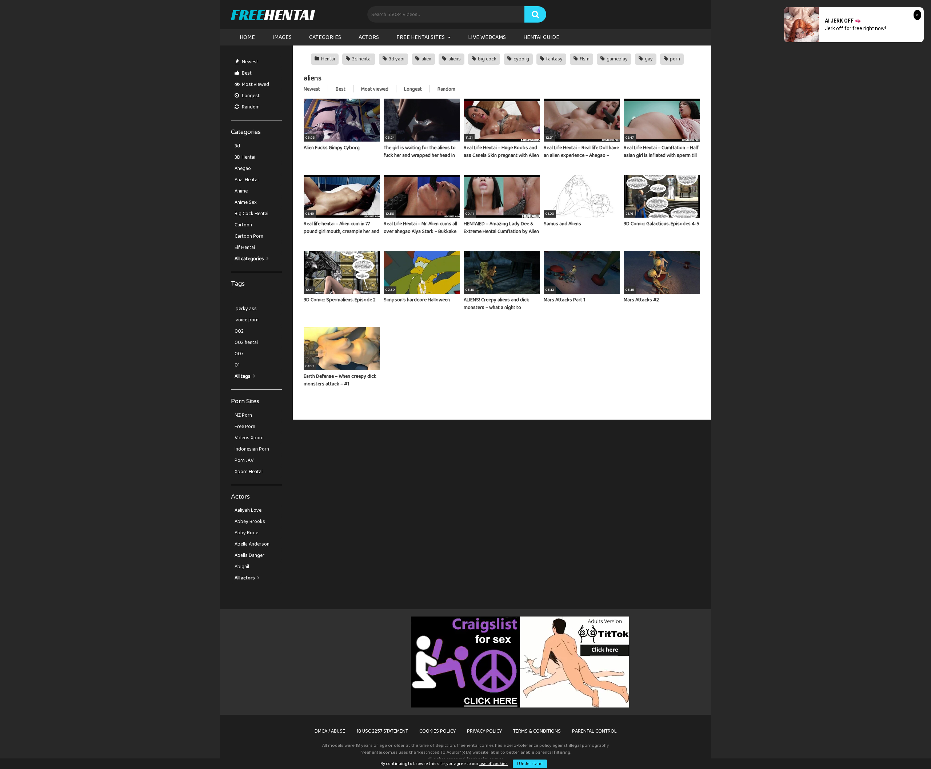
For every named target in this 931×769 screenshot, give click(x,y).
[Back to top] (906, 747)
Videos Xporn (249, 438)
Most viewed (255, 84)
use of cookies (493, 763)
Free (272, 14)
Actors (369, 37)
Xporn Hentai (249, 472)
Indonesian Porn (252, 449)
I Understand (530, 763)
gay (648, 59)
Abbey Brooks (250, 522)
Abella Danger (249, 555)
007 (239, 354)
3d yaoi (396, 59)
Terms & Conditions (537, 731)
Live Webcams (487, 37)
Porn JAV (244, 460)
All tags (243, 376)
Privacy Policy (484, 731)
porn (674, 59)
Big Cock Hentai (251, 214)
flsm (584, 59)
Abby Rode (246, 533)
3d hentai (361, 59)
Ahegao (243, 168)
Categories (325, 37)
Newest (249, 62)
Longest (250, 96)
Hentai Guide (541, 37)
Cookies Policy (437, 731)
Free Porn (245, 427)
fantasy (554, 59)
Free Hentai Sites (420, 37)
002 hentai (246, 342)
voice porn (247, 320)
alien (425, 59)
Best (246, 73)
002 (239, 331)
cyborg (520, 59)
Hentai (327, 59)
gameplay (617, 59)
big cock (486, 59)
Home (247, 37)
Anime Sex (246, 202)
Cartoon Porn (249, 236)
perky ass (246, 309)
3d (237, 146)
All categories (250, 259)
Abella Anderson (252, 544)
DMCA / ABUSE (330, 731)
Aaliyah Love (248, 510)
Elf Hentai (245, 247)
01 (237, 365)
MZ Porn (243, 415)
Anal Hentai (247, 180)
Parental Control (594, 731)
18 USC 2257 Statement (382, 731)
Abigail (242, 567)
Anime (241, 191)
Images (282, 37)
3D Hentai (245, 157)
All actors (245, 578)
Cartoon (243, 225)
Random (250, 107)
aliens (454, 59)
